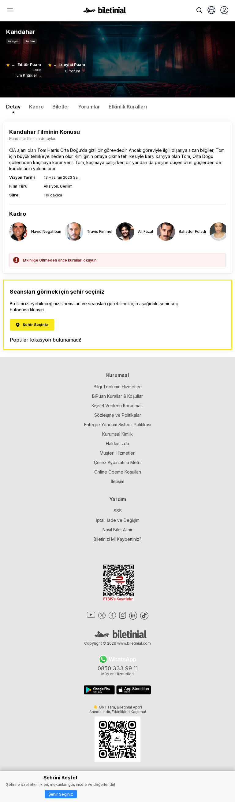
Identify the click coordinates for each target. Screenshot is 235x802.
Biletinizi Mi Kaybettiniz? (117, 539)
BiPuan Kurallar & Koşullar (117, 396)
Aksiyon (13, 41)
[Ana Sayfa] (104, 12)
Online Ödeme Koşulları (117, 471)
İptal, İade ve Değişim (118, 520)
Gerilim (30, 41)
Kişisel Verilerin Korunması (117, 405)
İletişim (117, 481)
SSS (118, 510)
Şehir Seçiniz (60, 794)
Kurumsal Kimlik (117, 434)
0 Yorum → (75, 71)
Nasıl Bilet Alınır (117, 529)
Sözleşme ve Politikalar (117, 415)
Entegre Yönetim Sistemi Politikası (117, 424)
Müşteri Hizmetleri (118, 453)
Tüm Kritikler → (28, 75)
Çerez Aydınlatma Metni (117, 462)
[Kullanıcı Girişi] (224, 10)
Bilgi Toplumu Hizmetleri (118, 386)
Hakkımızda (117, 443)
